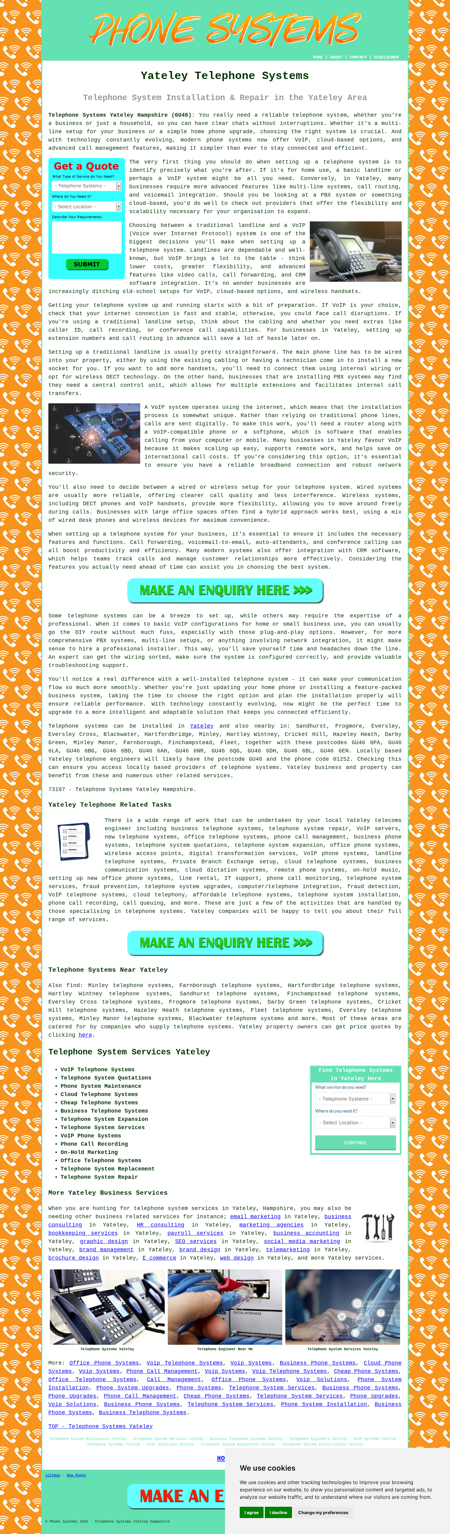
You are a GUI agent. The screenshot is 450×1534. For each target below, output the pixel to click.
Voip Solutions (321, 1380)
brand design (199, 1250)
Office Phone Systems (104, 1363)
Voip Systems (251, 1363)
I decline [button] (278, 1512)
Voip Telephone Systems (185, 1363)
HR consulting (160, 1225)
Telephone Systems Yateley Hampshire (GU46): (121, 115)
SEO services (196, 1241)
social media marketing (302, 1241)
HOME (318, 57)
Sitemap (52, 1475)
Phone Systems (199, 1388)
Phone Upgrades (72, 1396)
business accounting (306, 1233)
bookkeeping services (83, 1233)
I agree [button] (252, 1512)
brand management (106, 1250)
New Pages (76, 1475)
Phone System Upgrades (132, 1388)
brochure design (73, 1258)
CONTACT (358, 57)
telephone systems (255, 1019)
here (85, 1035)
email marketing (255, 1217)
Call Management (174, 1380)
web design (237, 1258)
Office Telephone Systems (92, 1380)
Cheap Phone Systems (366, 1371)
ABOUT (336, 57)
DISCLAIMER (386, 57)
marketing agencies (271, 1225)
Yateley (202, 726)
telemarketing (288, 1250)
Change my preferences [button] (323, 1512)
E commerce (159, 1258)
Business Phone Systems (318, 1363)
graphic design (104, 1241)
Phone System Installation (324, 1404)
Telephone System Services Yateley (129, 1052)
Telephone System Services (272, 1388)
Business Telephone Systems (142, 1413)
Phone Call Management (162, 1371)
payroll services (195, 1233)
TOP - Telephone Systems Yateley (100, 1426)
